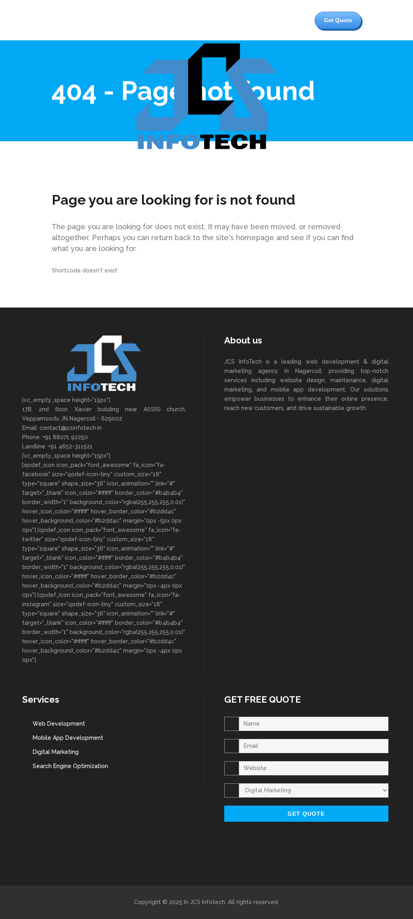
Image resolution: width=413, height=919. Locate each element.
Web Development (59, 723)
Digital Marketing (56, 752)
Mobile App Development (68, 738)
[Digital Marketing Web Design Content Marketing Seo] (306, 791)
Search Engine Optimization (70, 766)
